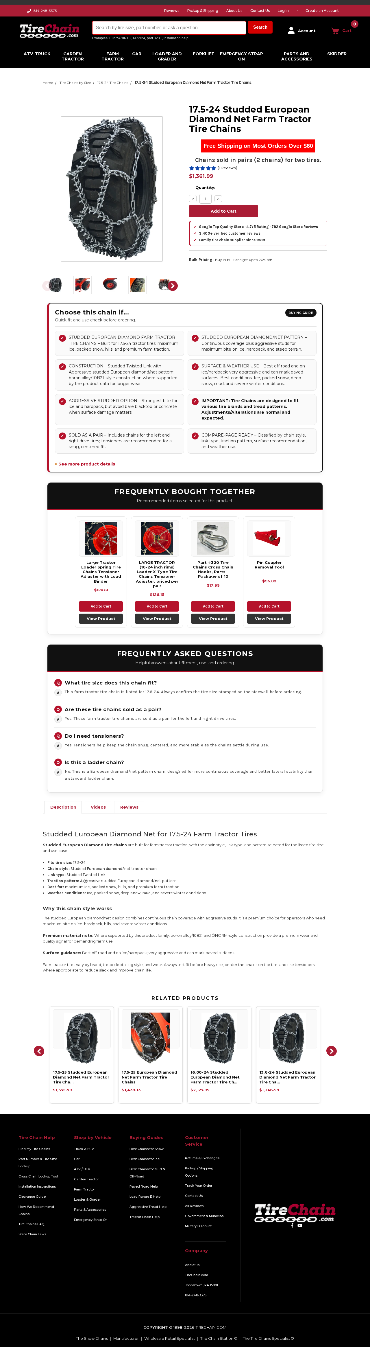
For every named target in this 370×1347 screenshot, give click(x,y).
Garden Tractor (73, 56)
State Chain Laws (32, 1234)
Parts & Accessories (90, 1210)
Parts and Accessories (296, 56)
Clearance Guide (32, 1197)
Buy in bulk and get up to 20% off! (243, 259)
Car (136, 53)
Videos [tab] (98, 807)
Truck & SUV (84, 1149)
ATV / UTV (82, 1169)
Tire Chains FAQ (31, 1224)
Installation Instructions (37, 1186)
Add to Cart (101, 606)
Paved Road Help (144, 1186)
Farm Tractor (112, 56)
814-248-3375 (45, 10)
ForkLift (203, 53)
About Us (192, 1265)
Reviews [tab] (129, 807)
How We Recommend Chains (36, 1210)
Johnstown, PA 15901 (201, 1285)
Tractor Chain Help (145, 1217)
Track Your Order (198, 1186)
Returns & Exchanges (202, 1158)
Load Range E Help (145, 1197)
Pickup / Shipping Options (199, 1171)
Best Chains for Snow (147, 1149)
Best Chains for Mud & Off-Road (147, 1172)
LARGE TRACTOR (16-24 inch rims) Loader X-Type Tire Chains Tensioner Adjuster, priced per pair (157, 574)
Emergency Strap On (241, 56)
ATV (28, 53)
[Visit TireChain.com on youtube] (300, 1225)
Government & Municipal (205, 1216)
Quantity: (205, 187)
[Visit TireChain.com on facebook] (292, 1225)
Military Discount (198, 1226)
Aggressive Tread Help (148, 1207)
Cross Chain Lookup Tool (38, 1176)
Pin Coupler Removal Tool (269, 564)
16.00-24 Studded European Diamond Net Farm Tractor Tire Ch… (214, 1077)
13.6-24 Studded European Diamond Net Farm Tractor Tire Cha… (287, 1077)
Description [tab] (63, 807)
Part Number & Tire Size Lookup (37, 1162)
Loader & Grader (87, 1199)
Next (173, 286)
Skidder (337, 53)
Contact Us (194, 1196)
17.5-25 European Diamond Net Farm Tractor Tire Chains (149, 1077)
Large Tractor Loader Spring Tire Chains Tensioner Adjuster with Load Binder (101, 572)
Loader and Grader (167, 56)
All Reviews (194, 1206)
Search (260, 27)
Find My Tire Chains (34, 1149)
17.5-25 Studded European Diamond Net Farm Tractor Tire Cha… (81, 1077)
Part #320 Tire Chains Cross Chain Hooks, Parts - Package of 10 (213, 569)
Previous (47, 286)
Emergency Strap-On (91, 1220)
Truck (42, 53)
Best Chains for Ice (145, 1159)
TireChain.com (196, 1275)
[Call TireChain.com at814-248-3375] (29, 12)
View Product (101, 618)
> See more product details (85, 464)
